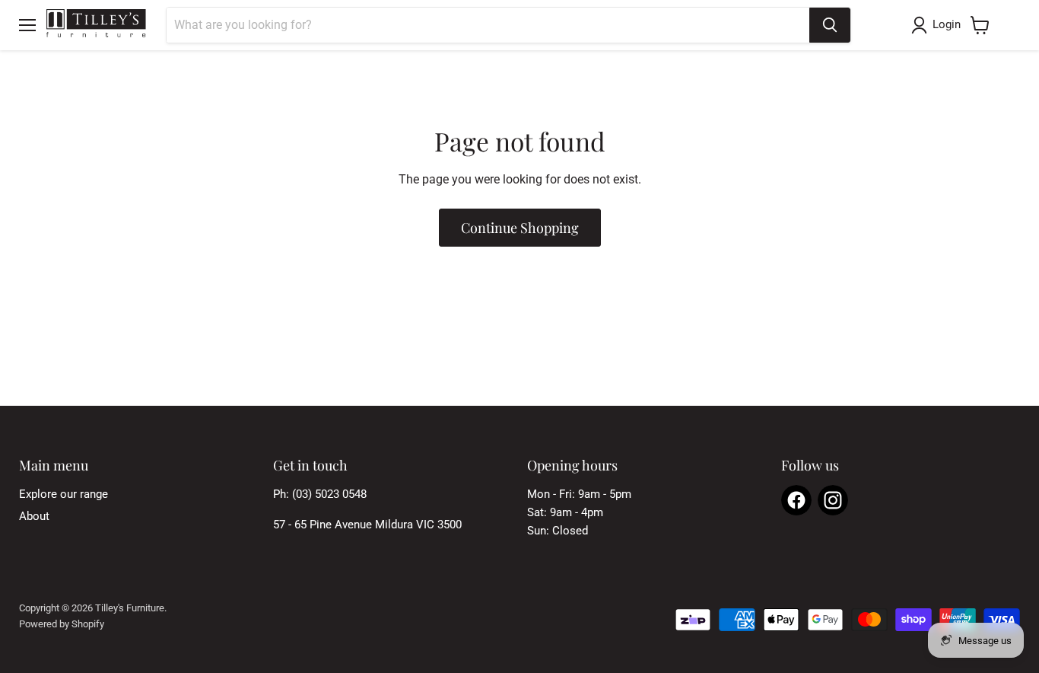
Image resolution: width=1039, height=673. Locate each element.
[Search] (829, 25)
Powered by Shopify (61, 624)
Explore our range (63, 494)
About (34, 516)
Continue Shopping (520, 227)
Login (947, 24)
